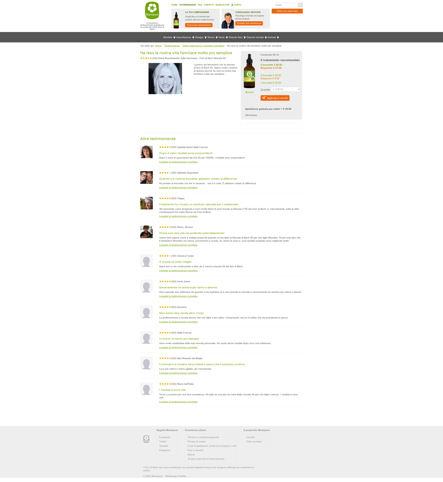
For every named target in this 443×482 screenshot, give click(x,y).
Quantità (265, 89)
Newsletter (222, 5)
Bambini (168, 37)
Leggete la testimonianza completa (178, 161)
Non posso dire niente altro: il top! (181, 313)
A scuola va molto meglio (175, 262)
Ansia (222, 37)
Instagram (164, 450)
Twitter (162, 441)
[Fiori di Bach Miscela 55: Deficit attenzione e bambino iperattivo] (249, 73)
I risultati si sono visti (172, 390)
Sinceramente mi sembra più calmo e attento (188, 287)
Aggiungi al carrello (277, 98)
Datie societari (254, 441)
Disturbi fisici (236, 37)
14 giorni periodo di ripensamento (206, 458)
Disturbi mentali (255, 37)
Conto (237, 5)
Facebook (164, 437)
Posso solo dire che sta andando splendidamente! (191, 233)
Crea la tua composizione (199, 25)
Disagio (199, 37)
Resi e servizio (196, 450)
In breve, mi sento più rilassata (179, 338)
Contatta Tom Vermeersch (249, 23)
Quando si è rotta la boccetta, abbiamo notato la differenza (198, 179)
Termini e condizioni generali (203, 437)
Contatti (209, 5)
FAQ (200, 5)
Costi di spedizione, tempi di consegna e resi (212, 445)
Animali (272, 37)
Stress (211, 37)
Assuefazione (184, 37)
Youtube (163, 445)
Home (174, 5)
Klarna (191, 454)
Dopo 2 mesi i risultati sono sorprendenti (185, 153)
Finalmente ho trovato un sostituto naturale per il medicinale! (198, 204)
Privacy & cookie (197, 441)
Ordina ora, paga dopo (287, 11)
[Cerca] (300, 4)
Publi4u (182, 476)
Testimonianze (187, 5)
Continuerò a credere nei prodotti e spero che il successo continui (202, 364)
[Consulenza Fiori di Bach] (146, 439)
